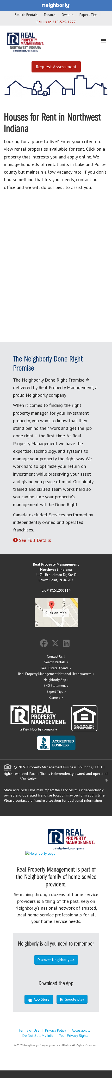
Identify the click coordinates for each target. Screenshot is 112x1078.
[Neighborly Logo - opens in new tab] (56, 852)
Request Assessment (56, 67)
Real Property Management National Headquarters (54, 674)
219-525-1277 (64, 22)
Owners (67, 14)
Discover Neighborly (54, 959)
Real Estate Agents (55, 668)
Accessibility (81, 1030)
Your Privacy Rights (73, 1035)
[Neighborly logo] (56, 5)
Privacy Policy (55, 1030)
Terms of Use (29, 1030)
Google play (74, 999)
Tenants (49, 14)
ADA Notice (28, 778)
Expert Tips (88, 14)
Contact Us (55, 656)
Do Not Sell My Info (37, 1035)
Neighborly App (54, 680)
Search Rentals (26, 14)
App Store (41, 999)
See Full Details (35, 540)
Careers (54, 697)
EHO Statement (55, 685)
